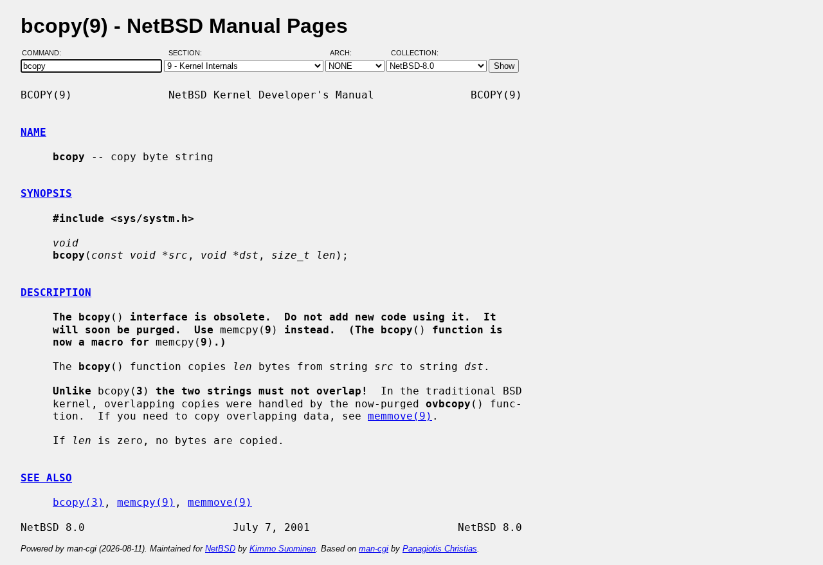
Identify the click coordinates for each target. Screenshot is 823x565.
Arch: (346, 53)
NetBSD (220, 548)
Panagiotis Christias (439, 548)
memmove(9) (400, 416)
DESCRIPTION (56, 292)
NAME (33, 132)
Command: (45, 53)
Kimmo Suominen (282, 548)
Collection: (415, 53)
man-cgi (373, 548)
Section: (188, 53)
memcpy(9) (146, 502)
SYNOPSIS (46, 193)
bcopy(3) (78, 502)
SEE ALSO (46, 478)
